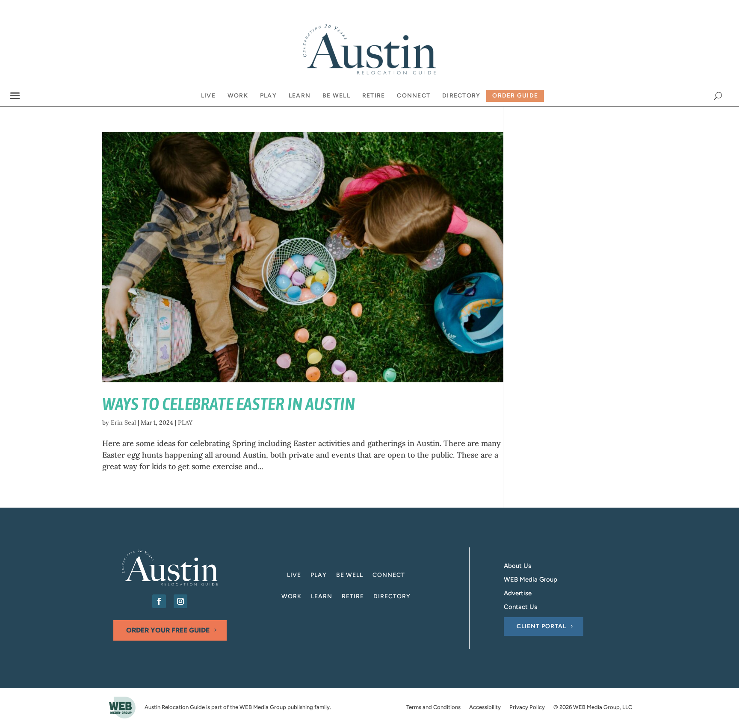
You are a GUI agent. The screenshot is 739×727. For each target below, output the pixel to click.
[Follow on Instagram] (180, 601)
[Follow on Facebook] (159, 601)
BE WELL (349, 575)
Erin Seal (123, 422)
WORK (291, 597)
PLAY (185, 422)
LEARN (321, 597)
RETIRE (353, 597)
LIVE (294, 575)
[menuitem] (208, 96)
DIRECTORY (392, 597)
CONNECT (388, 575)
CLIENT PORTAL (541, 626)
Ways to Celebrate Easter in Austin (228, 404)
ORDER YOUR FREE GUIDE (168, 630)
